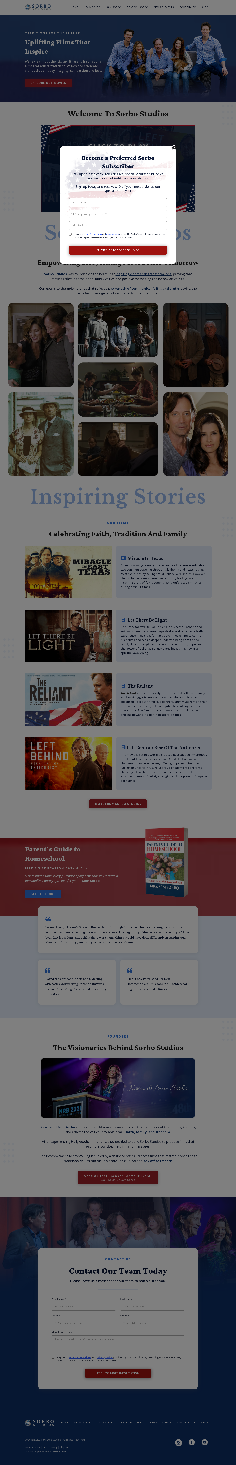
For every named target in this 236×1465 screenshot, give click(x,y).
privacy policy (112, 234)
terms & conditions (93, 234)
